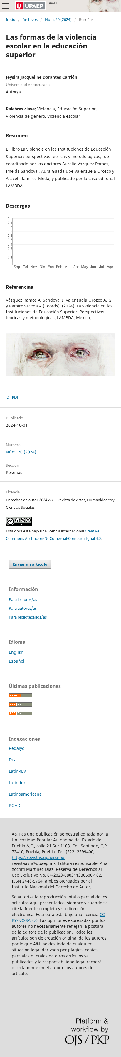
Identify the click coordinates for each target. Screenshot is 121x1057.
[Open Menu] (6, 6)
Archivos (30, 19)
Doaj (13, 759)
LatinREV (17, 771)
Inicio (10, 19)
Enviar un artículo (30, 564)
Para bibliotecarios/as (28, 617)
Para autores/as (23, 608)
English (16, 652)
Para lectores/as (23, 599)
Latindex (17, 782)
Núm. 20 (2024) (58, 19)
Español (16, 661)
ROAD (14, 805)
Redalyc (16, 748)
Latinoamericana (25, 794)
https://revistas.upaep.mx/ (38, 857)
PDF (15, 397)
